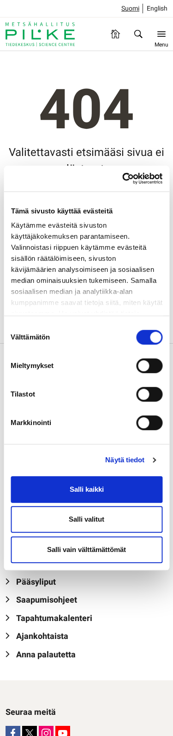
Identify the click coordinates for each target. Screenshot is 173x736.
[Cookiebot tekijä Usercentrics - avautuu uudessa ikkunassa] (123, 178)
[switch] (149, 365)
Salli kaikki (87, 489)
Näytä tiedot (124, 460)
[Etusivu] (115, 34)
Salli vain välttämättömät (86, 549)
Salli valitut (86, 519)
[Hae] (138, 34)
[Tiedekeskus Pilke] (40, 34)
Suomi (130, 8)
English (157, 8)
